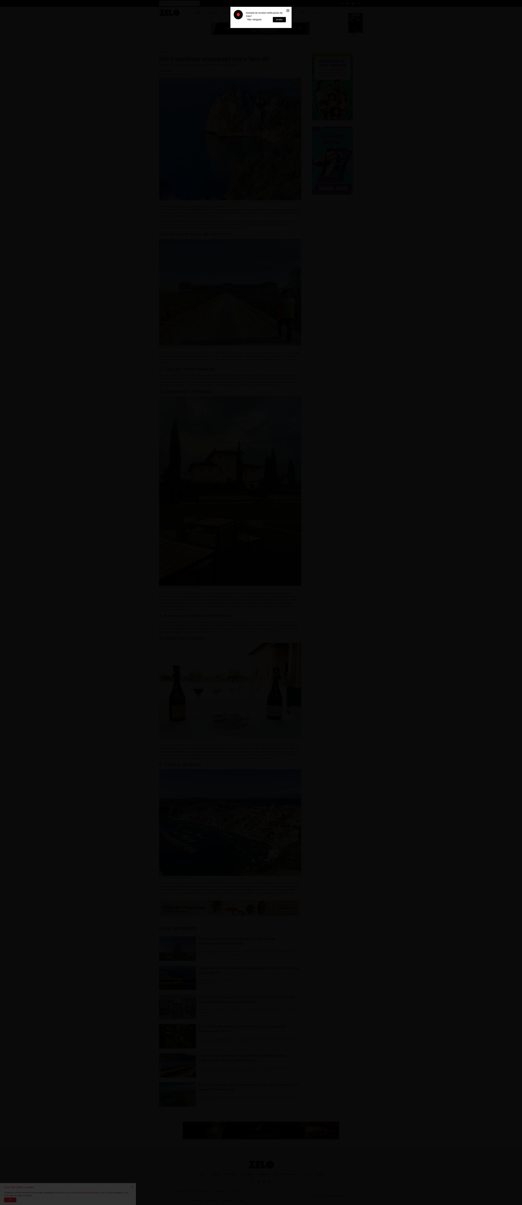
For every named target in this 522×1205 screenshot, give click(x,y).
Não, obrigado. (254, 19)
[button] (288, 11)
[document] (261, 602)
